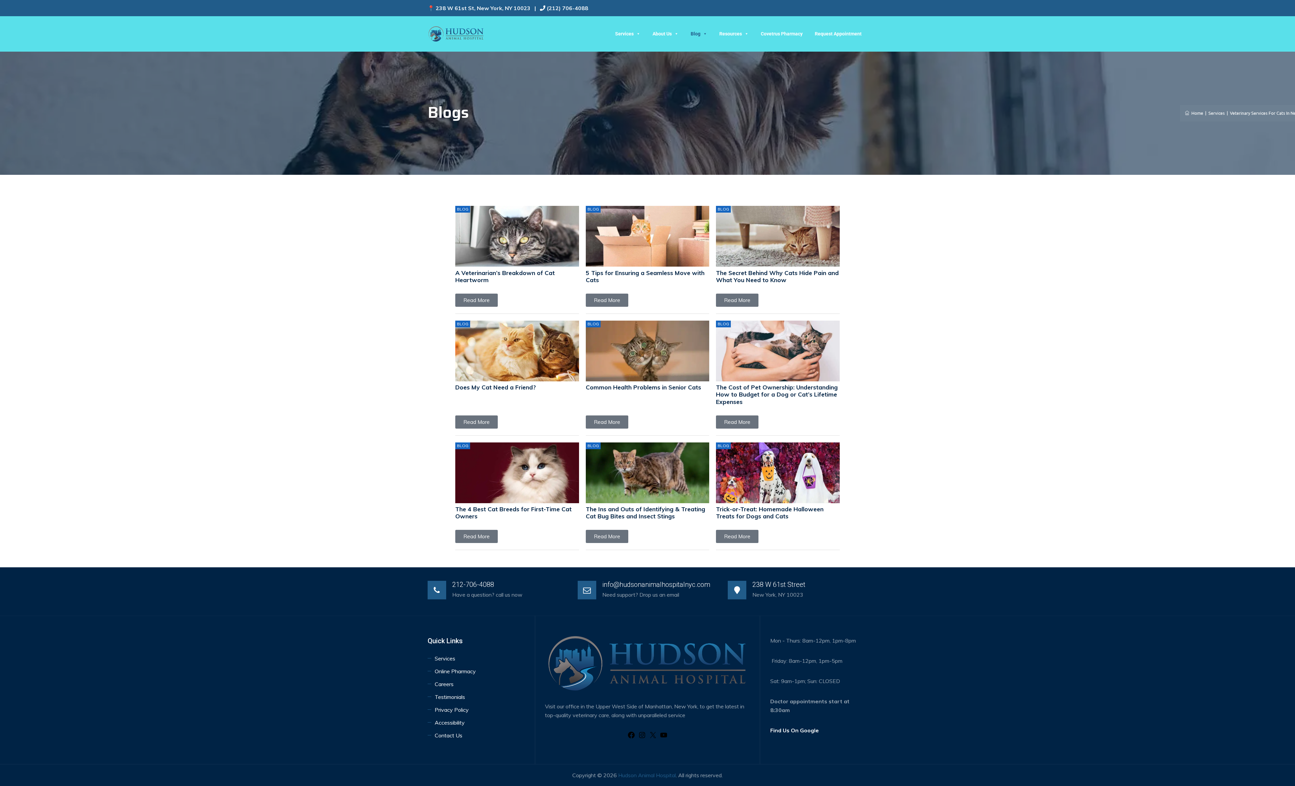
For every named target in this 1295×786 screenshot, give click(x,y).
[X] (653, 737)
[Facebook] (631, 737)
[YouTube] (664, 737)
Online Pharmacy (455, 671)
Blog (695, 33)
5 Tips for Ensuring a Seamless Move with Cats (645, 276)
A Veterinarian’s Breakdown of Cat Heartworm (505, 276)
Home (1196, 113)
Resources (730, 33)
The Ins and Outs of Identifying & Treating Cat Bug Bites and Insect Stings (645, 512)
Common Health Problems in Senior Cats (643, 387)
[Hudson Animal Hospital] (456, 34)
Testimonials (450, 697)
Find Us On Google (794, 730)
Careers (444, 684)
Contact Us (448, 735)
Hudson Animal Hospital (647, 775)
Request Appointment (838, 33)
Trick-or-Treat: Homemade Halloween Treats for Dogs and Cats (770, 512)
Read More (476, 300)
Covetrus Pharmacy (782, 33)
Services (624, 33)
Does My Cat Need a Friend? (495, 387)
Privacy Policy (452, 709)
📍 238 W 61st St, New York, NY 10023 (479, 8)
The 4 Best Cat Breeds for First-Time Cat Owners (513, 512)
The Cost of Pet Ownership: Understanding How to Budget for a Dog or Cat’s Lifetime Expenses (777, 394)
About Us (662, 33)
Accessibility (450, 722)
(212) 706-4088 (567, 8)
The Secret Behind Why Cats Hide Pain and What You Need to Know (777, 276)
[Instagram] (642, 737)
